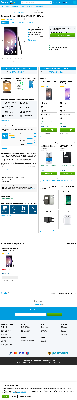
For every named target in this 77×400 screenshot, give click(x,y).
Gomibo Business (24, 338)
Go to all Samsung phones (48, 136)
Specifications (21, 71)
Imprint (30, 362)
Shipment (3, 343)
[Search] (50, 2)
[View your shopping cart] (74, 2)
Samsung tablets (44, 327)
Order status (3, 340)
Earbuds (62, 330)
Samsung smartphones (25, 327)
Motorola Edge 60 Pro (5, 333)
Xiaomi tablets (44, 329)
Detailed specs (5, 120)
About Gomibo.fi (20, 362)
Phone (7, 6)
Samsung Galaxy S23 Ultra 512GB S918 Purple (36, 12)
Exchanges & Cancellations (6, 344)
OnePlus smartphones (25, 329)
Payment (2, 338)
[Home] (2, 6)
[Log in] (60, 2)
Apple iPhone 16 (4, 327)
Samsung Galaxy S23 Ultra (19, 12)
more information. (51, 360)
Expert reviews (13, 71)
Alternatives (51, 71)
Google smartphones (25, 331)
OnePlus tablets (44, 331)
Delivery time (3, 341)
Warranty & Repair (4, 345)
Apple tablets (43, 326)
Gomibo (43, 337)
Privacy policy (43, 341)
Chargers (62, 329)
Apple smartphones (25, 326)
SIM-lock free (33, 40)
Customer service (39, 6)
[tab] (2, 58)
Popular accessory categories (56, 72)
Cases (62, 326)
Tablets (22, 6)
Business (29, 6)
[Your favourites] (70, 2)
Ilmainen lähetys (9, 280)
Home (2, 12)
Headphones (63, 331)
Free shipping (47, 133)
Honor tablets (43, 330)
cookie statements (21, 392)
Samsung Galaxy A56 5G (6, 330)
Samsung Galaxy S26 (5, 329)
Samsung (11, 12)
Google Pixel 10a (4, 331)
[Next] (24, 41)
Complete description (7, 169)
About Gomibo (44, 338)
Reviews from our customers (16, 72)
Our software (43, 340)
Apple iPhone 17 (4, 326)
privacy (13, 392)
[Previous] (2, 41)
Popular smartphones (7, 324)
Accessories (15, 6)
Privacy (26, 362)
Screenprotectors (64, 327)
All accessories (64, 334)
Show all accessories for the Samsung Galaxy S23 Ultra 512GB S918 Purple (57, 181)
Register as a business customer (27, 340)
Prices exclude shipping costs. (52, 359)
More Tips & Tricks (6, 215)
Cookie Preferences (37, 362)
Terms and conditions (47, 362)
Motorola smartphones (25, 330)
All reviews (4, 148)
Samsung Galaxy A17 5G (6, 334)
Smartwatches (63, 333)
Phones (23, 324)
